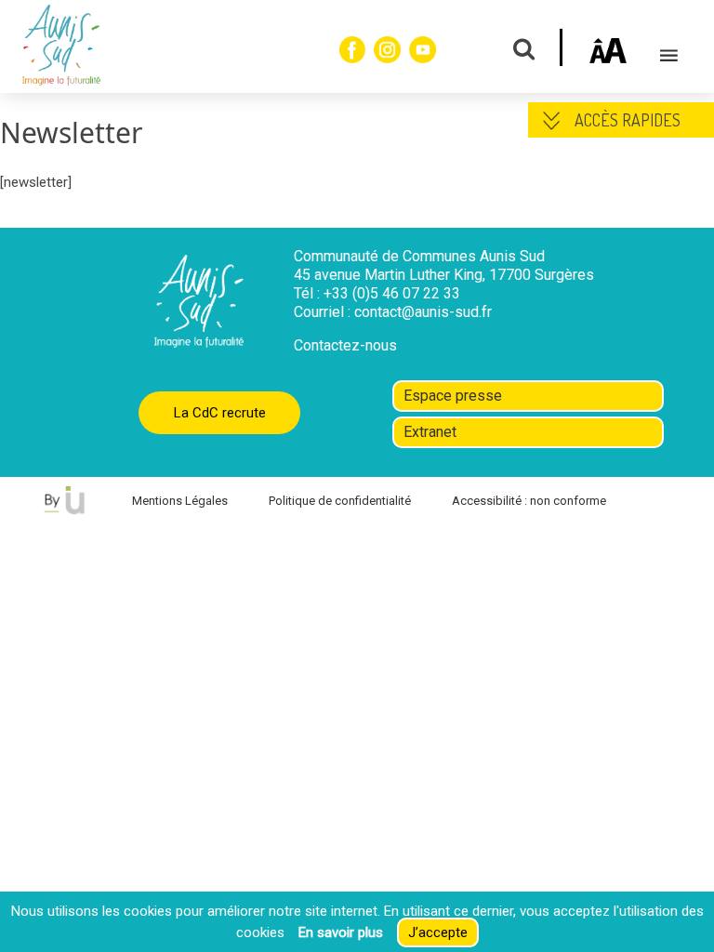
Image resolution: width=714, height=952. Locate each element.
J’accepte (438, 932)
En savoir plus (340, 932)
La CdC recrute (220, 412)
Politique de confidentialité (340, 501)
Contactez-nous (345, 345)
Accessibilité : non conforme (529, 501)
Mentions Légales (180, 501)
